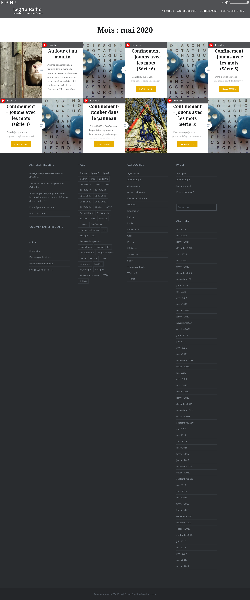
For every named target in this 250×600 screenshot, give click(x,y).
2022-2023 (100, 201)
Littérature (85, 264)
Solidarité (132, 254)
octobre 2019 (183, 416)
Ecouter (52, 45)
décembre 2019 (184, 403)
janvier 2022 (182, 316)
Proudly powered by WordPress (108, 594)
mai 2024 (181, 229)
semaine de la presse (89, 275)
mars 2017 (181, 559)
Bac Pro (84, 218)
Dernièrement (209, 11)
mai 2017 (181, 547)
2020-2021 (100, 196)
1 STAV (83, 178)
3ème (98, 184)
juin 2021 (181, 341)
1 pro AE (95, 173)
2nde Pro (103, 178)
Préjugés (99, 269)
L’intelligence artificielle (41, 207)
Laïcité (83, 258)
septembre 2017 (184, 534)
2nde (93, 178)
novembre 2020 (184, 360)
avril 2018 (181, 491)
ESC (93, 235)
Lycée (130, 223)
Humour (99, 247)
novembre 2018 (184, 466)
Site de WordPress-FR (40, 269)
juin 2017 (181, 541)
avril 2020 (181, 378)
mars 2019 (181, 447)
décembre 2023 (184, 248)
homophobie (86, 247)
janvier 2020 (182, 397)
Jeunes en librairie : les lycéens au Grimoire (46, 185)
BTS (93, 218)
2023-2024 (85, 207)
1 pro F (106, 173)
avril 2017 (181, 553)
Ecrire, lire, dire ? (232, 11)
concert (83, 224)
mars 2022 (181, 304)
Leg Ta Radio (28, 10)
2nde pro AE (86, 184)
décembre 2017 (184, 516)
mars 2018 (181, 497)
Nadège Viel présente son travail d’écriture (46, 175)
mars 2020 (181, 385)
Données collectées (89, 230)
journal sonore (87, 252)
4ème (107, 184)
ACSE (109, 207)
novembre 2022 (184, 279)
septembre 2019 (184, 422)
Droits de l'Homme (137, 198)
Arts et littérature (136, 192)
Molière (98, 264)
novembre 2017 (184, 522)
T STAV (83, 281)
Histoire (131, 204)
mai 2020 (181, 372)
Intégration (133, 210)
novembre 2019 (184, 410)
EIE (104, 230)
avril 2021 (181, 347)
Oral (129, 235)
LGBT (103, 258)
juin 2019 (181, 428)
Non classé (133, 229)
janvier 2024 (182, 241)
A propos (168, 11)
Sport (130, 260)
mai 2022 (181, 291)
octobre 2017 (183, 528)
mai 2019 (181, 435)
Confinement (97, 224)
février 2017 (182, 566)
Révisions (132, 248)
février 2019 (182, 453)
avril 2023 (181, 254)
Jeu (108, 247)
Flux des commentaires (41, 263)
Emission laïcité (37, 213)
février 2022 (182, 310)
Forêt (132, 278)
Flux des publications (40, 257)
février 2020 (182, 391)
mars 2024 (181, 235)
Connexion (35, 250)
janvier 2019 (182, 460)
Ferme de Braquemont (90, 241)
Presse (130, 242)
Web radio (132, 273)
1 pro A (83, 173)
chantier (103, 218)
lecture (93, 258)
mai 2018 (181, 485)
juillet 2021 (182, 335)
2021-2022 (85, 201)
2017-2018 (85, 190)
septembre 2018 (184, 478)
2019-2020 (85, 196)
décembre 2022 (184, 272)
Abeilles (99, 207)
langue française (106, 252)
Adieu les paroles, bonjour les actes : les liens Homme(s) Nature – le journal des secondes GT (49, 197)
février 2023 (182, 266)
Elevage (84, 235)
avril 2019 (181, 441)
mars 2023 (181, 260)
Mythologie (85, 269)
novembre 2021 (184, 322)
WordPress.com (148, 594)
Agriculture (133, 173)
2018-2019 (100, 190)
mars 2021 (181, 354)
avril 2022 (181, 297)
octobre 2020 (183, 366)
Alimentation (103, 213)
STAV (105, 275)
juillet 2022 (182, 285)
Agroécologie (186, 11)
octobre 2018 (183, 472)
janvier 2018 (182, 510)
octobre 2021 (183, 329)
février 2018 (182, 503)
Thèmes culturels (136, 267)
